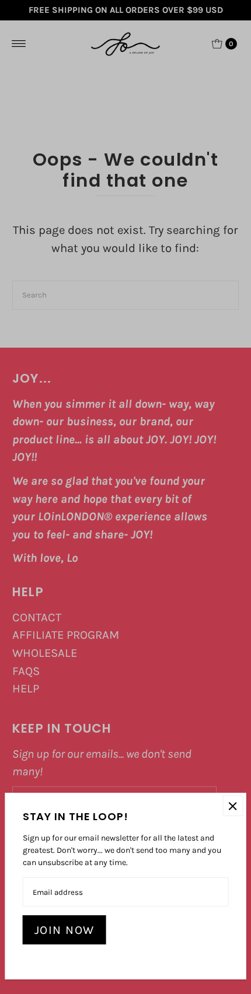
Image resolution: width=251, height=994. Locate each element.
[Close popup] (232, 806)
